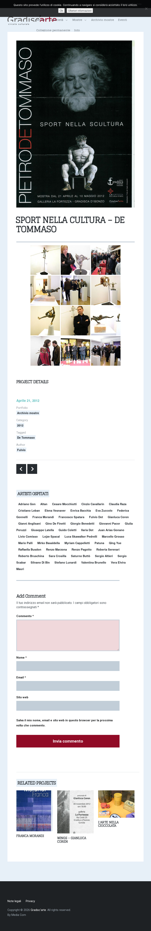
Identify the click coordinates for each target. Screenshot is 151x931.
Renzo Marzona (56, 549)
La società (56, 19)
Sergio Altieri (104, 556)
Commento (25, 616)
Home (40, 19)
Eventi (122, 19)
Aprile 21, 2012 (27, 400)
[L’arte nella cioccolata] (116, 804)
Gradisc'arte (38, 910)
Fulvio (21, 450)
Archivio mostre (102, 19)
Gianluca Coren (118, 517)
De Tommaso (26, 437)
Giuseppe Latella (42, 530)
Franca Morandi (43, 517)
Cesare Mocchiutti (64, 504)
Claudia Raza (117, 504)
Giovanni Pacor (109, 523)
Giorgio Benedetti (82, 523)
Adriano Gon (27, 504)
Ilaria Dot (87, 530)
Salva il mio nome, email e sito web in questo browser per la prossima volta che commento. (64, 723)
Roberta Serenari (108, 549)
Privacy (30, 901)
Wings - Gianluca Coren (71, 839)
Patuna (99, 543)
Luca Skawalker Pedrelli (80, 536)
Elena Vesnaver (55, 510)
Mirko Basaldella (48, 543)
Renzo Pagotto (82, 549)
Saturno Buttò (80, 556)
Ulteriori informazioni (79, 10)
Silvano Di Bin (40, 562)
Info (77, 30)
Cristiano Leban (29, 510)
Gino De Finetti (55, 523)
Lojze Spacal (51, 536)
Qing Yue (115, 543)
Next (32, 469)
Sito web (22, 697)
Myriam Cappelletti (77, 543)
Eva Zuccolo (104, 510)
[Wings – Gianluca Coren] (75, 812)
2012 (20, 425)
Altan (43, 504)
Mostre (77, 19)
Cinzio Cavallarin (92, 504)
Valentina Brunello (93, 562)
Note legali (14, 901)
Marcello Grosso (113, 536)
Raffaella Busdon (29, 549)
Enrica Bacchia (80, 510)
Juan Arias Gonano (111, 530)
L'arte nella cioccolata (108, 824)
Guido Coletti (67, 530)
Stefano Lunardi (65, 562)
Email (21, 677)
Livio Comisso (28, 536)
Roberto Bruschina (31, 556)
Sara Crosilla (57, 556)
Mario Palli (25, 543)
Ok (61, 10)
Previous (21, 469)
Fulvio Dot (96, 517)
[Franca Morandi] (34, 810)
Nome (21, 657)
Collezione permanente (53, 30)
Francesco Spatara (71, 517)
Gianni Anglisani (29, 523)
